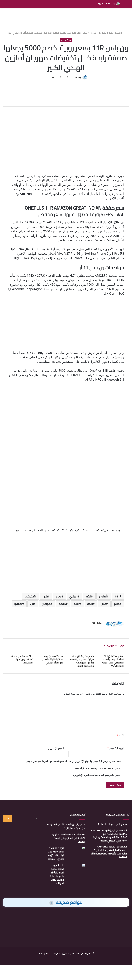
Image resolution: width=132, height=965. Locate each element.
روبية (76, 603)
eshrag (78, 77)
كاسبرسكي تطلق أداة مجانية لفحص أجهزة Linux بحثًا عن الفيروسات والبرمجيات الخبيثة (81, 661)
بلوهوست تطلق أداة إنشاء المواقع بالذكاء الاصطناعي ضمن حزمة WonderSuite (113, 661)
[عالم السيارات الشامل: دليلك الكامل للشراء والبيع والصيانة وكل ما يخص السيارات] (76, 870)
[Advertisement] (66, 19)
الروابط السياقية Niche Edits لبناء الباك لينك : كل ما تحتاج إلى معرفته (56, 853)
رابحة (90, 603)
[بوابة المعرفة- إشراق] (109, 3)
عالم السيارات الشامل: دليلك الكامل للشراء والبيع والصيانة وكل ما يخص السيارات (57, 874)
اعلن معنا (43, 953)
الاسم (120, 735)
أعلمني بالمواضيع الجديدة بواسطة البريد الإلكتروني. (97, 775)
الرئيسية (119, 33)
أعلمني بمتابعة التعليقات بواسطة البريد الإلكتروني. (98, 768)
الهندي (73, 596)
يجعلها (18, 603)
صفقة (62, 603)
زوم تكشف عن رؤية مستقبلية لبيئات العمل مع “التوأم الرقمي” (52, 659)
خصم (117, 603)
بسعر (58, 596)
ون (32, 603)
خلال (103, 603)
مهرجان (46, 603)
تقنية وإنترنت (107, 33)
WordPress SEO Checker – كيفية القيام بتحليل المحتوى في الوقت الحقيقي (68, 838)
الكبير (88, 596)
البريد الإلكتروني (115, 748)
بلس (45, 596)
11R (119, 596)
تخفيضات (30, 596)
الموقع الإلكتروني (56, 748)
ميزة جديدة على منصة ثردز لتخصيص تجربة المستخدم (22, 659)
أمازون (103, 596)
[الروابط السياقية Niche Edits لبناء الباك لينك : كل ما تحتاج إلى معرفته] (76, 852)
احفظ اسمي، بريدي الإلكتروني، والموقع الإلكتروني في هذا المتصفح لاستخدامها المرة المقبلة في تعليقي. (73, 761)
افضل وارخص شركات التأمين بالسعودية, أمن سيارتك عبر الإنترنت (66, 826)
